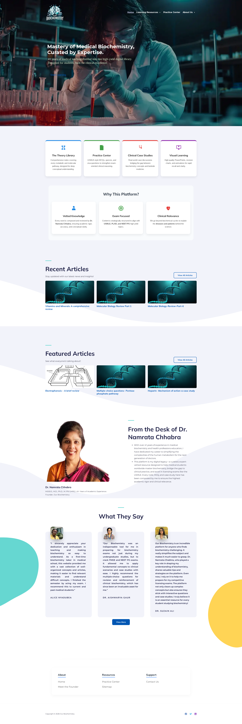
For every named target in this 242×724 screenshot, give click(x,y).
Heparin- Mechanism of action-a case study (171, 390)
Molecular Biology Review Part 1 (114, 306)
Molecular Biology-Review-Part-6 (166, 306)
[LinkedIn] (195, 714)
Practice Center (171, 12)
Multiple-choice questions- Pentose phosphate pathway (115, 392)
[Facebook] (186, 714)
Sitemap (107, 686)
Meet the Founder (68, 686)
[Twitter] (191, 714)
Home (130, 12)
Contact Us (152, 681)
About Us (188, 12)
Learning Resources (147, 12)
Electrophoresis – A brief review (62, 390)
